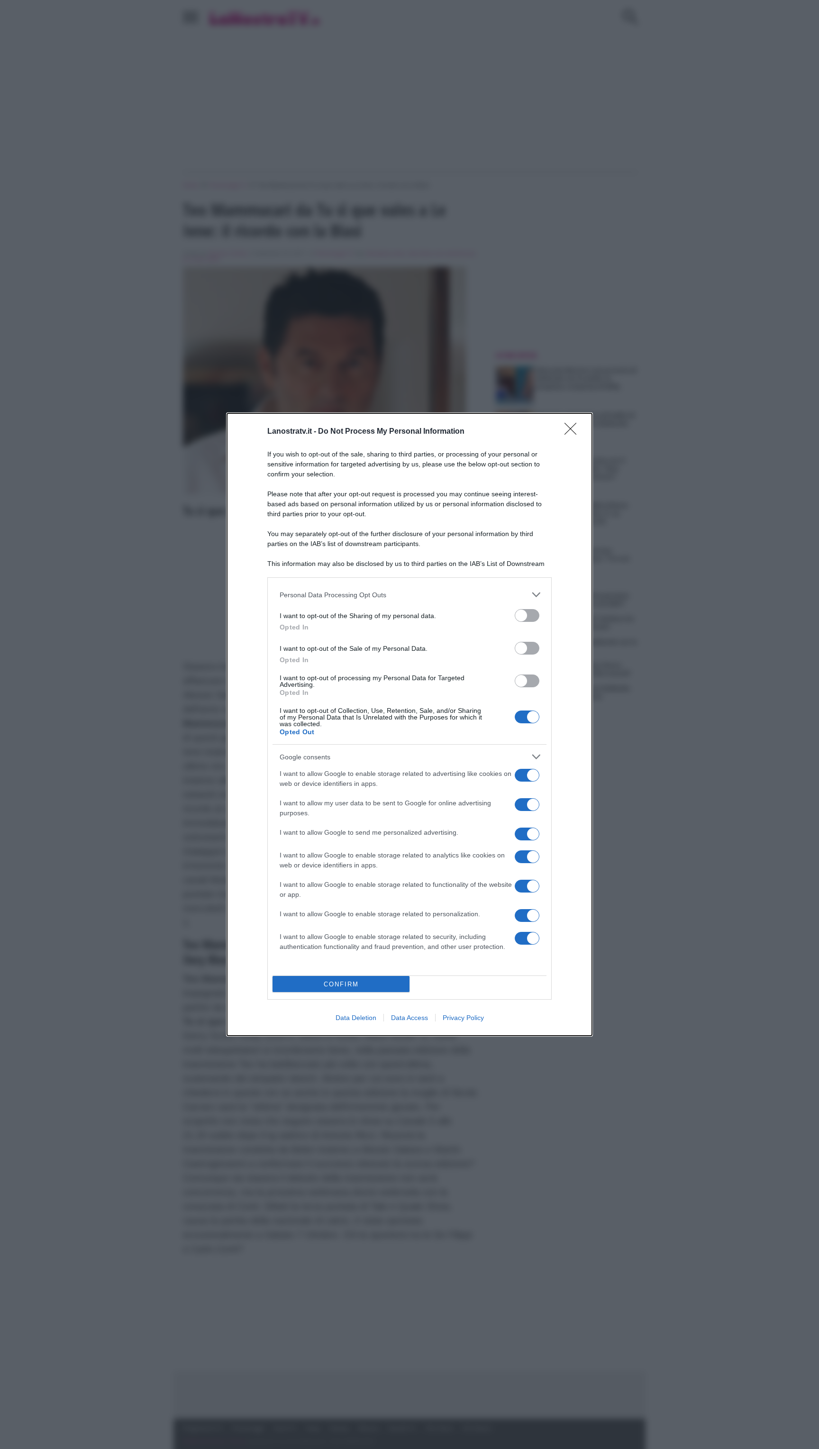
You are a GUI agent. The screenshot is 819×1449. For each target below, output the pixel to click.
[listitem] (409, 595)
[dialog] (409, 724)
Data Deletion (356, 1017)
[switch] (527, 615)
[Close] (573, 432)
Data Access (409, 1017)
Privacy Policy (463, 1017)
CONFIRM (341, 984)
